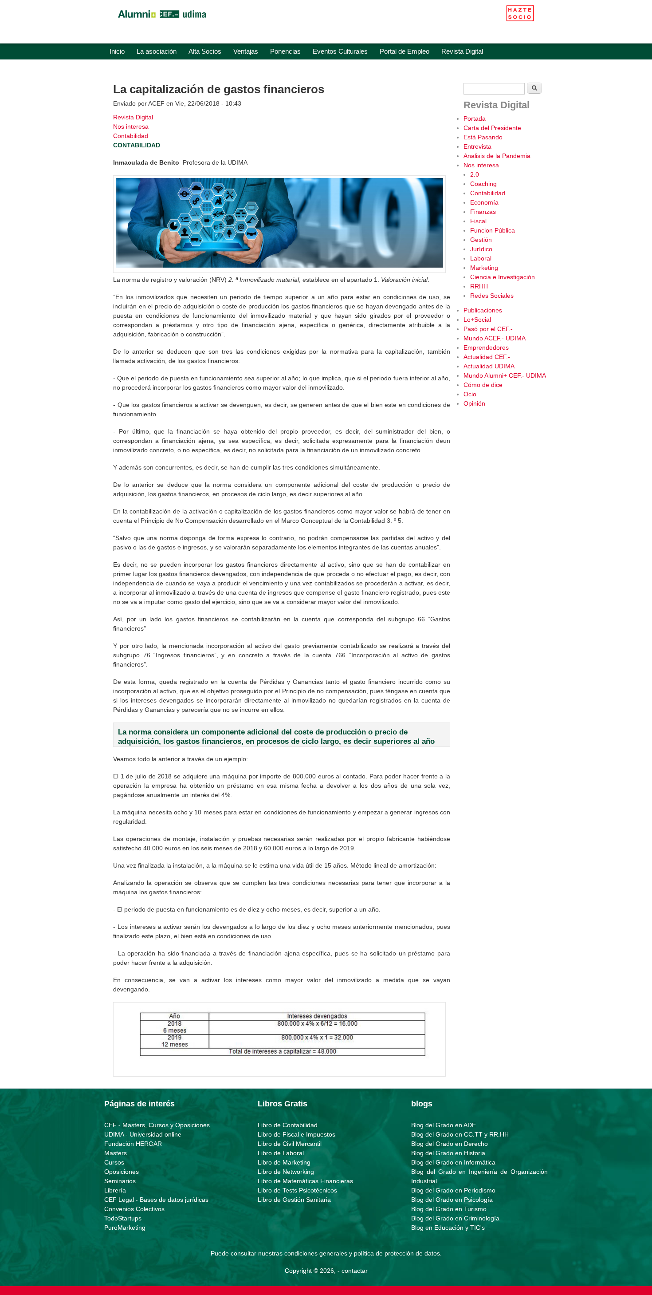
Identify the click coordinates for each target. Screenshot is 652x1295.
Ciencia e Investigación (502, 276)
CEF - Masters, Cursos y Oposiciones (157, 1125)
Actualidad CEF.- (486, 356)
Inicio (117, 51)
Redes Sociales (492, 295)
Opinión (474, 403)
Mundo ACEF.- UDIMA (494, 338)
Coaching (483, 183)
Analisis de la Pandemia (496, 155)
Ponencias (285, 51)
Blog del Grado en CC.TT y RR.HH (460, 1134)
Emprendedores (486, 347)
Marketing (484, 267)
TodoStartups (122, 1218)
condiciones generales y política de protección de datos (362, 1253)
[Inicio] (162, 20)
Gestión (481, 239)
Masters (115, 1153)
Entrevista (477, 146)
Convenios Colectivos (134, 1208)
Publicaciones (482, 310)
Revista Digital (462, 51)
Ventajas (245, 51)
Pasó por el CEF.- (488, 328)
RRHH (479, 286)
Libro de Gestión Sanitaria (294, 1199)
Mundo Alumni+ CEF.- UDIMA (504, 375)
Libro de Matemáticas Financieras (305, 1180)
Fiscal (478, 221)
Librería (115, 1190)
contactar (355, 1270)
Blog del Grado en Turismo (449, 1208)
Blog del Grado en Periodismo (453, 1190)
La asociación (157, 51)
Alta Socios (205, 51)
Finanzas (483, 211)
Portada (474, 118)
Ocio (469, 394)
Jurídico (481, 249)
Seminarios (120, 1180)
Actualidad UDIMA (489, 366)
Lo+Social (477, 319)
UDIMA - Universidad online (142, 1134)
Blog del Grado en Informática (453, 1162)
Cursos (114, 1162)
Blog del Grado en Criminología (455, 1218)
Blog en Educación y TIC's (448, 1227)
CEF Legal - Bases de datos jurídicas (156, 1199)
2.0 (474, 174)
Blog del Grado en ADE (443, 1125)
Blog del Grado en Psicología (452, 1199)
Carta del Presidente (492, 127)
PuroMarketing (124, 1227)
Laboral (480, 258)
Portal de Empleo (404, 51)
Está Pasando (483, 137)
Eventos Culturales (340, 51)
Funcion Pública (492, 230)
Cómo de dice (483, 384)
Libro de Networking (286, 1171)
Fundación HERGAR (133, 1143)
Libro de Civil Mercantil (290, 1143)
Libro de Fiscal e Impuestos (296, 1134)
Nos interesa (131, 126)
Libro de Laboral (281, 1153)
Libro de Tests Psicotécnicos (297, 1190)
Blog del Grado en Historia (448, 1153)
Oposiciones (121, 1171)
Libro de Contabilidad (288, 1125)
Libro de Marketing (284, 1162)
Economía (484, 202)
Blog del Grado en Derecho (449, 1143)
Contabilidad (130, 135)
